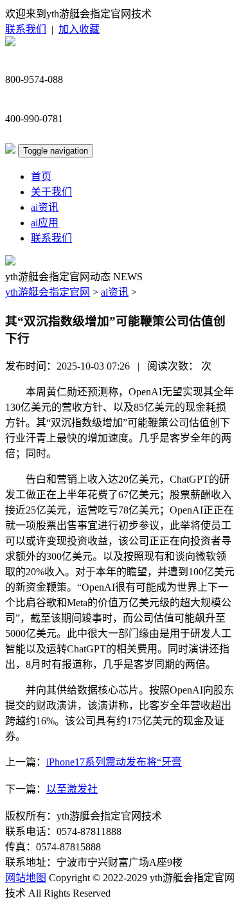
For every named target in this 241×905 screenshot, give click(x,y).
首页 (41, 176)
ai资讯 (44, 207)
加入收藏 (79, 29)
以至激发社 (72, 789)
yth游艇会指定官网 (47, 292)
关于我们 (51, 191)
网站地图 (25, 877)
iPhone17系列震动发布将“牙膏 (114, 762)
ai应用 (44, 222)
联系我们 (25, 29)
